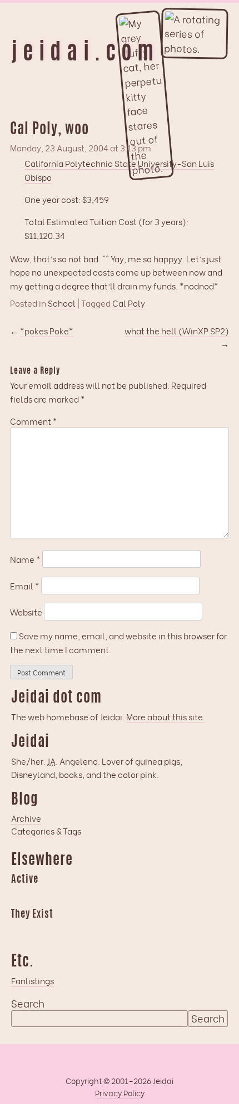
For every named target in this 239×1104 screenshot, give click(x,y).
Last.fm (62, 896)
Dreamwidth (19, 896)
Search (27, 1003)
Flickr (62, 930)
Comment (33, 421)
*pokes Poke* (46, 330)
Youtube (41, 930)
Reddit (128, 896)
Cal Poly (128, 303)
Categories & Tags (46, 831)
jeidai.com (85, 54)
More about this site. (165, 716)
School (62, 303)
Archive (26, 818)
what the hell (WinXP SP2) (177, 330)
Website (26, 612)
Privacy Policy (120, 1092)
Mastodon (84, 896)
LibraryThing (19, 930)
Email (24, 585)
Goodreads (41, 896)
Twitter (84, 930)
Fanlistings (32, 980)
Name (25, 559)
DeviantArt (106, 930)
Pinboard (106, 896)
